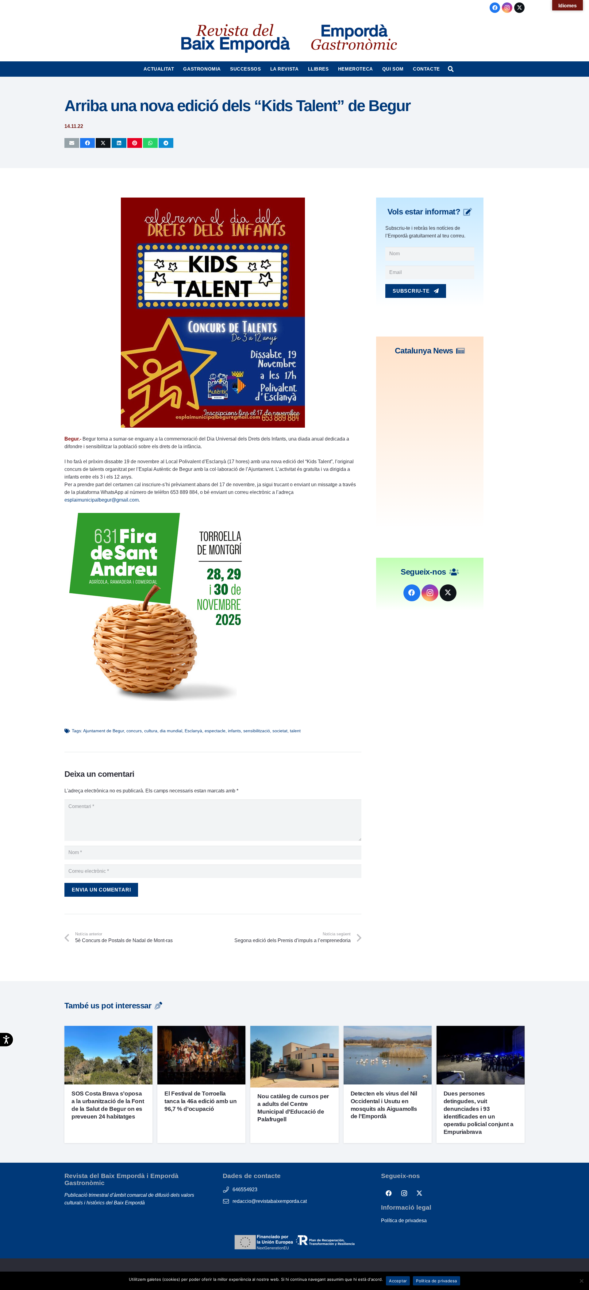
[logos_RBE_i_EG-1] (235, 38)
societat (279, 730)
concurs (134, 730)
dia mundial (171, 730)
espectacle (215, 730)
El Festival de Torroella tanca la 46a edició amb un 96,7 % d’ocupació (200, 1101)
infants (234, 730)
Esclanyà (193, 730)
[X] (519, 7)
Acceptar (398, 1280)
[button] (177, 69)
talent (295, 730)
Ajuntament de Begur (103, 730)
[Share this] (87, 143)
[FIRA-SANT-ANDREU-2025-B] (156, 699)
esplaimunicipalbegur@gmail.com (101, 500)
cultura (150, 730)
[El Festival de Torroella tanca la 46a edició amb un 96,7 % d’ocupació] (201, 1029)
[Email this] (71, 143)
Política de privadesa (404, 1220)
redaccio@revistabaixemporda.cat (270, 1201)
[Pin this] (134, 143)
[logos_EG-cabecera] (354, 38)
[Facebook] (495, 7)
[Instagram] (507, 7)
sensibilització (256, 730)
